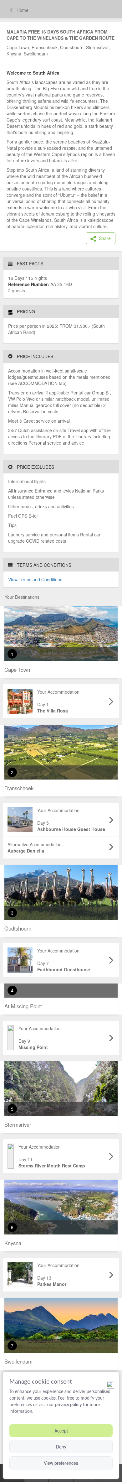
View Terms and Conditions (35, 579)
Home (21, 10)
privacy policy (68, 1405)
